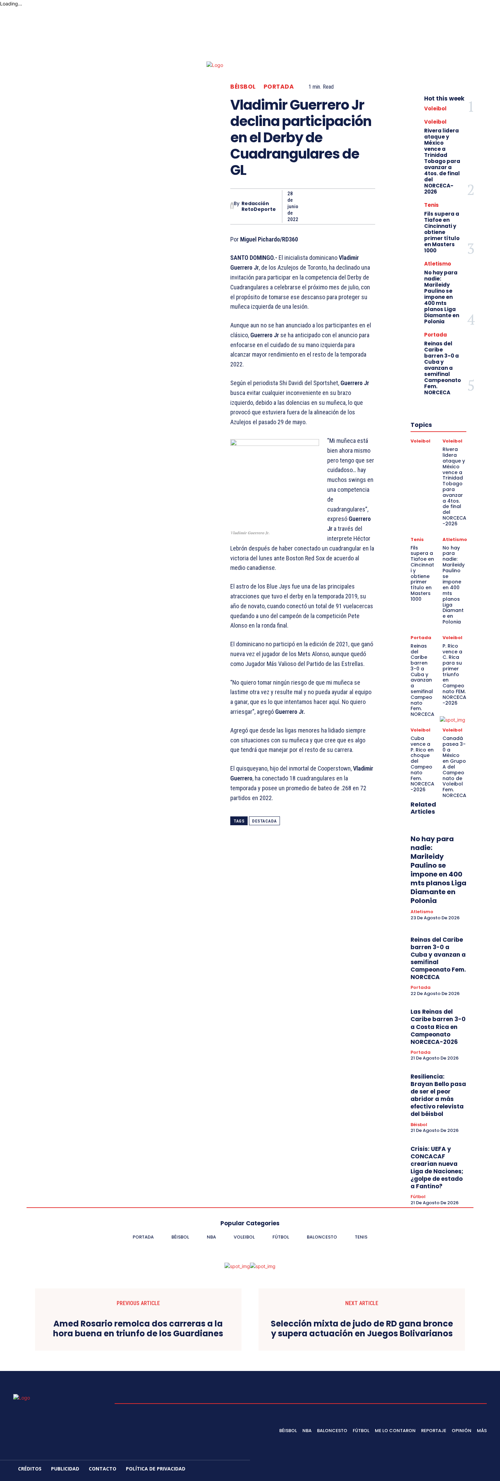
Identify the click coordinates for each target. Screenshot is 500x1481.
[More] (368, 206)
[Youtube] (492, 24)
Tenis (431, 204)
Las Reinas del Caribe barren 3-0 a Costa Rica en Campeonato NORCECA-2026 (438, 1027)
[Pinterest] (336, 206)
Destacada (264, 821)
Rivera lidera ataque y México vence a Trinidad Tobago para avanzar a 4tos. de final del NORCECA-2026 (442, 161)
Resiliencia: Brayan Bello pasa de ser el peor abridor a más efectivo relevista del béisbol (438, 1095)
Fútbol (418, 1196)
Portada (279, 87)
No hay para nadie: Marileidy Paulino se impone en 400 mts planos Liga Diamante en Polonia (441, 297)
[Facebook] (468, 24)
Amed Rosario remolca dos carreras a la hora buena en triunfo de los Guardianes (138, 1329)
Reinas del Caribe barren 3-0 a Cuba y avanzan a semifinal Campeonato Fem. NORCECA (442, 368)
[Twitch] (451, 1469)
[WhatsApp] (352, 206)
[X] (484, 24)
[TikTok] (435, 1469)
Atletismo (437, 263)
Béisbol (243, 87)
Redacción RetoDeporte (258, 206)
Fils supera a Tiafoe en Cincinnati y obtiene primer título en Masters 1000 (442, 232)
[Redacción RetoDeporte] (232, 206)
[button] (443, 24)
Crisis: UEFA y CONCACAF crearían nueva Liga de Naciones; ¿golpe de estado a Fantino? (437, 1167)
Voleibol (435, 108)
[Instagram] (476, 24)
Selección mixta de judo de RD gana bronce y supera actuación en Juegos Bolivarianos (362, 1329)
